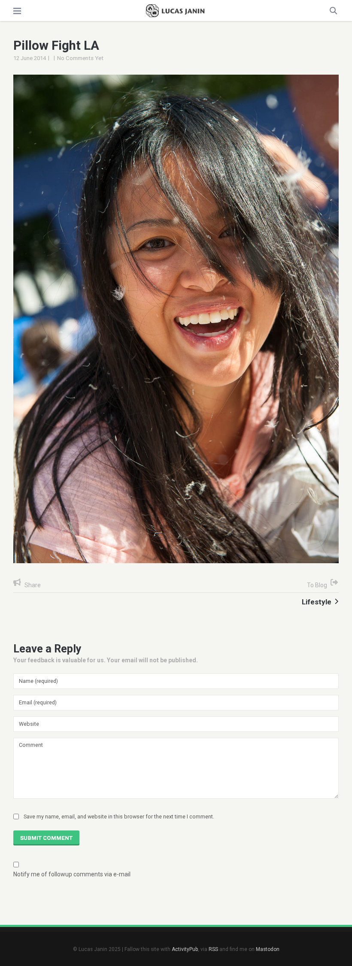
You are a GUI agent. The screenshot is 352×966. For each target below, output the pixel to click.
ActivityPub (185, 949)
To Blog (317, 585)
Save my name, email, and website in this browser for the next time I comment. (119, 816)
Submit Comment (46, 838)
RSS (213, 949)
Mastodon (267, 949)
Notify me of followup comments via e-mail (71, 874)
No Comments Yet (80, 58)
